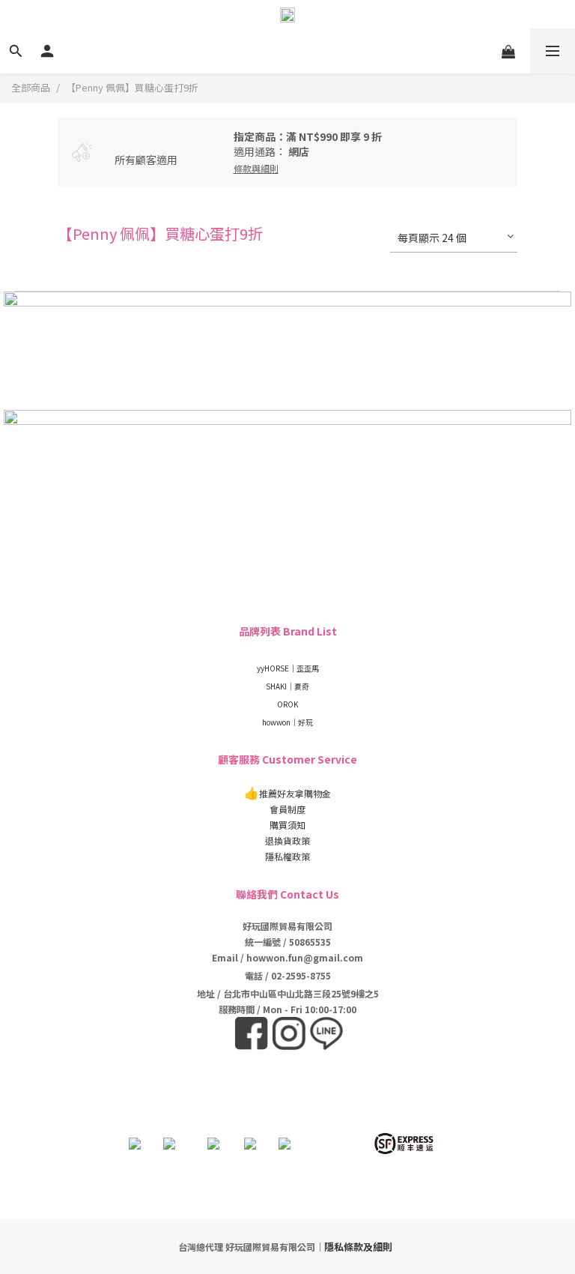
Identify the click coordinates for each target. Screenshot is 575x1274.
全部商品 (30, 87)
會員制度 (287, 809)
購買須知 (287, 824)
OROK (287, 704)
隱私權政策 (287, 856)
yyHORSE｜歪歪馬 (288, 668)
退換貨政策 (287, 840)
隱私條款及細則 (358, 1247)
